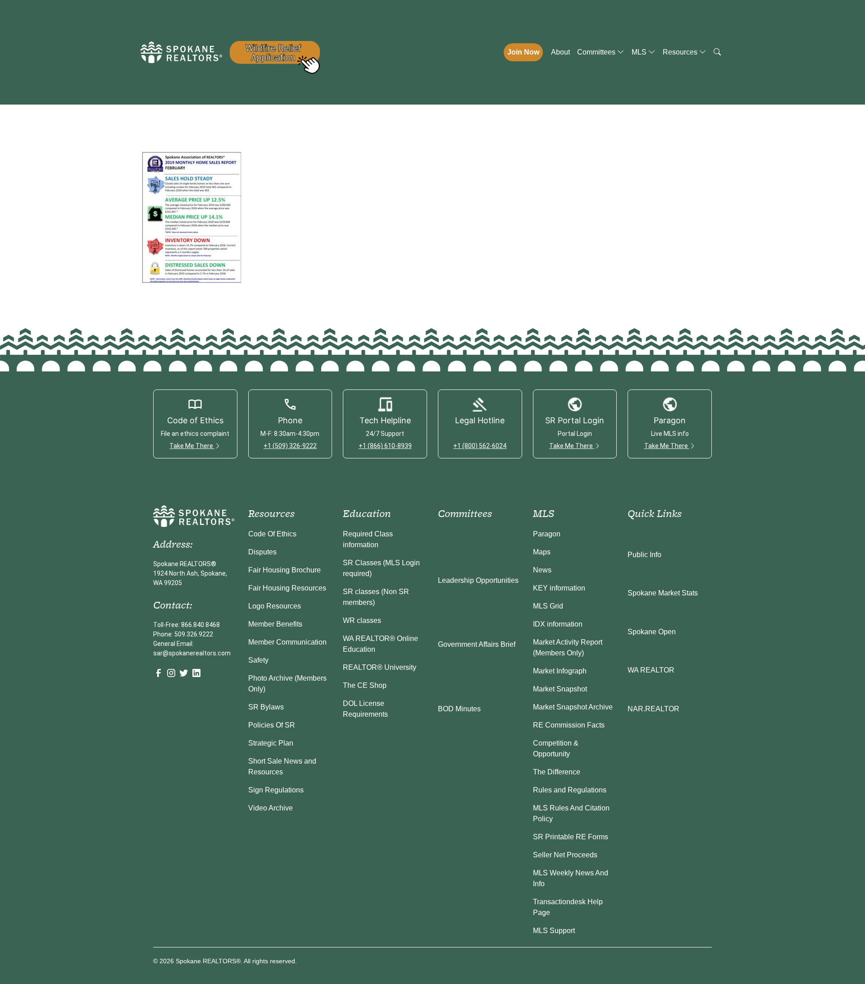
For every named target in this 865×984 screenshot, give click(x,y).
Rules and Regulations (569, 790)
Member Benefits (275, 624)
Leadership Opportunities (478, 580)
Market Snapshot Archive (573, 707)
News (542, 570)
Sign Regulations (276, 790)
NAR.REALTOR (653, 709)
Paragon (546, 534)
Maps (542, 552)
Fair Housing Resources (287, 588)
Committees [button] (597, 52)
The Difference (556, 772)
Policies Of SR (271, 725)
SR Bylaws (266, 707)
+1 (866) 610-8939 (385, 445)
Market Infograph (560, 671)
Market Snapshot (560, 689)
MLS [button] (640, 52)
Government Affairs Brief (476, 644)
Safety (258, 660)
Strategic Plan (270, 743)
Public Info (644, 554)
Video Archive (270, 808)
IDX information (558, 624)
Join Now (523, 52)
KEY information (559, 588)
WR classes (362, 620)
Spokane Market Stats (663, 593)
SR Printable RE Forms (570, 837)
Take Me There (191, 445)
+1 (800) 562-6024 (479, 445)
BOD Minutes (459, 709)
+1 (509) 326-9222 (290, 445)
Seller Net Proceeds (565, 855)
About (560, 52)
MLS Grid (548, 606)
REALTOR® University (379, 667)
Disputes (262, 552)
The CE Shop (365, 685)
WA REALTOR (651, 670)
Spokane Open (652, 632)
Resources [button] (681, 52)
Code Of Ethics (272, 534)
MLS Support (554, 930)
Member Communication (287, 642)
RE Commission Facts (569, 725)
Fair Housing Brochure (284, 570)
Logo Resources (274, 606)
